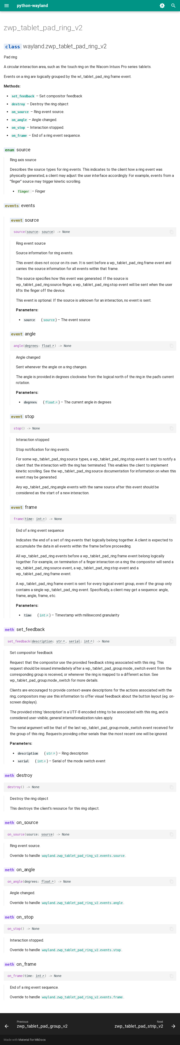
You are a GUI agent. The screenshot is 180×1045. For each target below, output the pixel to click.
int (39, 519)
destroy (18, 104)
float (46, 346)
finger (24, 191)
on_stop (18, 127)
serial (74, 641)
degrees (31, 346)
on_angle (19, 120)
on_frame (19, 135)
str (59, 641)
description (42, 641)
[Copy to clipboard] (171, 232)
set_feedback (23, 96)
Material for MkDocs (32, 1039)
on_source (20, 112)
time (28, 519)
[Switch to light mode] (162, 5)
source (32, 232)
